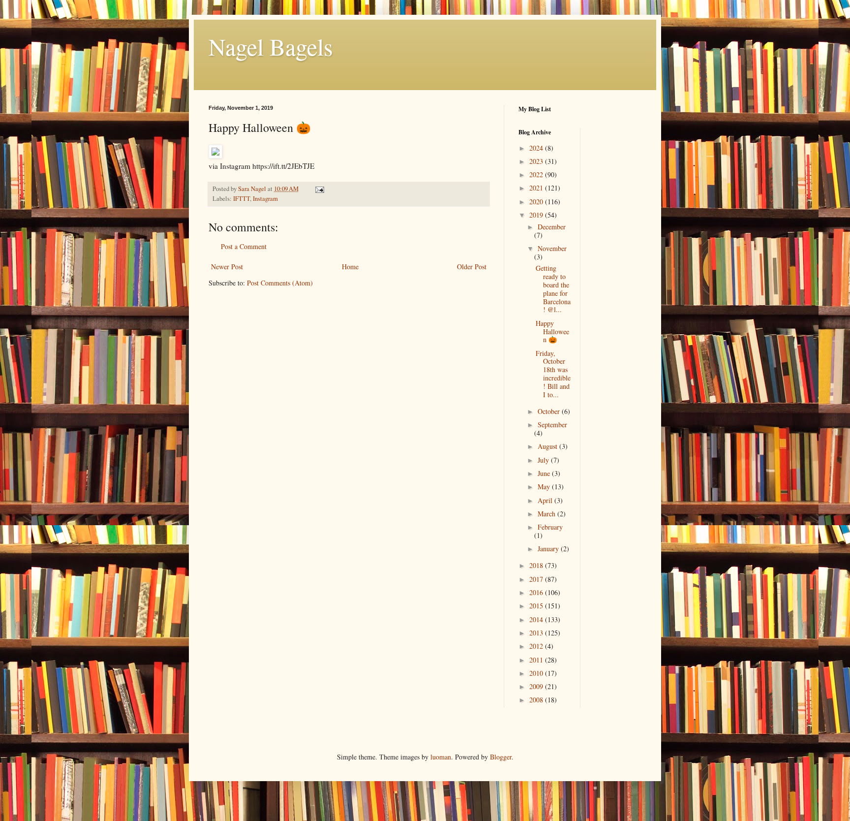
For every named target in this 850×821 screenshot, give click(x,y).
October (550, 411)
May (545, 486)
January (549, 548)
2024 (537, 148)
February (550, 527)
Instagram (265, 198)
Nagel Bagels (271, 46)
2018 (537, 565)
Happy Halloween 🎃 (552, 331)
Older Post (471, 266)
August (548, 446)
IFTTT (241, 198)
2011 (537, 659)
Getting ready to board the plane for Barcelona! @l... (553, 288)
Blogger (501, 756)
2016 (537, 592)
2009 (537, 686)
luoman (440, 756)
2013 (537, 632)
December (552, 226)
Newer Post (227, 266)
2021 (537, 187)
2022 (537, 174)
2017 (537, 579)
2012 (537, 646)
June (545, 473)
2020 (537, 201)
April (546, 500)
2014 (537, 619)
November (552, 248)
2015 (537, 605)
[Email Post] (319, 189)
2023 (537, 161)
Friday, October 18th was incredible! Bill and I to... (553, 373)
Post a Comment (244, 246)
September (552, 424)
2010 (537, 673)
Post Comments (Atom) (280, 282)
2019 (537, 215)
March (547, 513)
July (544, 460)
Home (350, 266)
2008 (537, 699)
